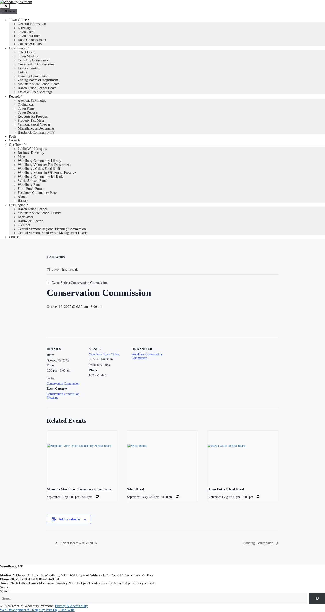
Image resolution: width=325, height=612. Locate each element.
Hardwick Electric (30, 221)
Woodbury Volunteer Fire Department (44, 165)
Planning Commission (33, 76)
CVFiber (24, 225)
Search (5, 591)
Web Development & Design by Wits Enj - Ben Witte (37, 610)
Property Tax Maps (31, 120)
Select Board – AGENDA (78, 543)
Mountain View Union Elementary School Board (79, 489)
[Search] (317, 598)
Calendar (15, 140)
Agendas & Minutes (32, 100)
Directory (24, 28)
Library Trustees (29, 68)
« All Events (56, 257)
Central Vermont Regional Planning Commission (52, 229)
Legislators (25, 217)
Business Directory (31, 153)
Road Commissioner (32, 40)
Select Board (27, 52)
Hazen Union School (32, 209)
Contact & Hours (30, 44)
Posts (12, 136)
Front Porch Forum (31, 188)
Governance (17, 48)
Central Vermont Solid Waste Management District (53, 233)
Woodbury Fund (29, 184)
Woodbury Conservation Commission (147, 356)
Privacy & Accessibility (71, 606)
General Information (32, 24)
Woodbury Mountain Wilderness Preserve (47, 172)
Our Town (16, 145)
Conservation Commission (36, 64)
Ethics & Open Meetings (35, 92)
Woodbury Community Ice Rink (40, 176)
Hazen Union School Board (37, 88)
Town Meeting (28, 56)
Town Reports (28, 112)
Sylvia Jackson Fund (32, 180)
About (22, 196)
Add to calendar (69, 519)
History (23, 200)
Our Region (17, 205)
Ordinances (26, 104)
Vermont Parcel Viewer (34, 124)
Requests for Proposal (33, 116)
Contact (14, 237)
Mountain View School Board (39, 84)
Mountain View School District (39, 213)
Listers (22, 72)
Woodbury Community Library (39, 161)
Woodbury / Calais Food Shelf (39, 168)
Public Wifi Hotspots (32, 149)
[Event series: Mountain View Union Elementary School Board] (97, 496)
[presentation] (82, 457)
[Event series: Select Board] (177, 496)
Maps (21, 157)
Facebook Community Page (37, 192)
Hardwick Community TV (36, 132)
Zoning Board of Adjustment (38, 80)
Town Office (18, 20)
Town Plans (26, 108)
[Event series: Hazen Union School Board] (258, 496)
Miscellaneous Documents (36, 128)
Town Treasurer (29, 36)
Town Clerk (26, 32)
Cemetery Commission (34, 60)
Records (14, 96)
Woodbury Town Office (104, 354)
